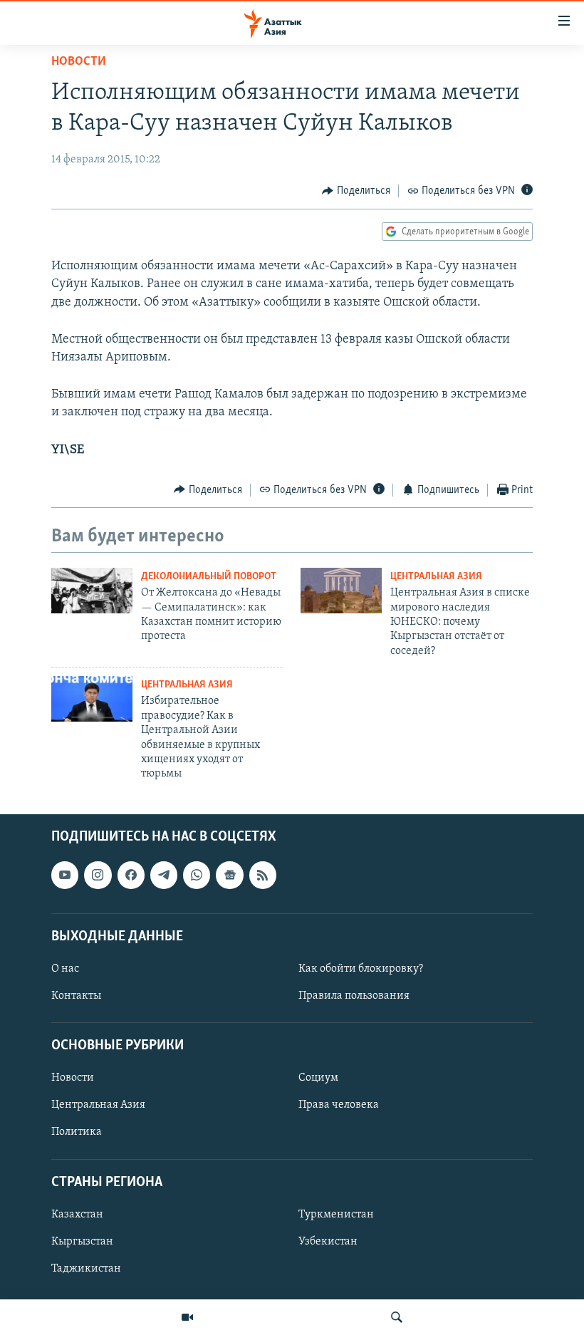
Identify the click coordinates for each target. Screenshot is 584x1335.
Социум (318, 1078)
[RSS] (262, 874)
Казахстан (77, 1214)
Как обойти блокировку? (360, 969)
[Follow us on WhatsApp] (196, 874)
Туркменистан (336, 1214)
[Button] (356, 191)
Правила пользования (354, 996)
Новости (78, 62)
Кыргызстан (82, 1241)
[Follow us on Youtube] (64, 874)
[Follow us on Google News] (229, 874)
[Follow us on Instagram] (97, 874)
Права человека (338, 1105)
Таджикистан (86, 1268)
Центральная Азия (436, 576)
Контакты (76, 996)
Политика (76, 1132)
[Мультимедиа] (187, 1317)
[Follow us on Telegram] (163, 874)
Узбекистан (328, 1241)
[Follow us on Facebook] (131, 874)
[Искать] (396, 1317)
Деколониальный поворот (208, 576)
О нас (65, 969)
